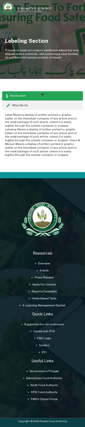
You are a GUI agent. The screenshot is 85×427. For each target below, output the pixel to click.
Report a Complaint (44, 291)
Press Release (44, 277)
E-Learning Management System (44, 305)
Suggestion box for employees (44, 324)
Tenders (44, 345)
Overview (44, 263)
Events (44, 270)
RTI (44, 352)
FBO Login (44, 338)
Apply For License (44, 284)
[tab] (42, 96)
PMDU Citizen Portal (44, 399)
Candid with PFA (44, 331)
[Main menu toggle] (72, 8)
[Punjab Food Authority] (26, 8)
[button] (82, 8)
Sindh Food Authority (44, 385)
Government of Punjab (44, 371)
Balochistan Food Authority (44, 378)
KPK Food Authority (44, 392)
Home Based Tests (44, 298)
